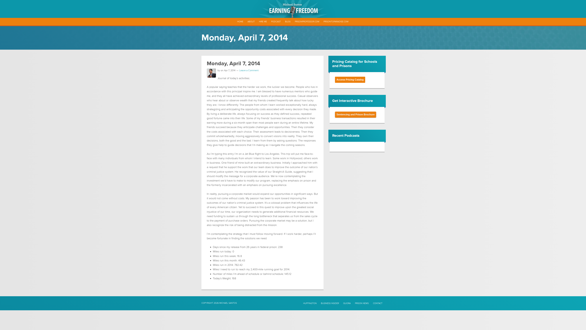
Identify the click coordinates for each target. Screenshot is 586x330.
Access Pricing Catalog (350, 79)
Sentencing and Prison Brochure (355, 114)
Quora (347, 303)
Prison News (362, 303)
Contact (377, 303)
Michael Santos (228, 303)
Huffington (310, 303)
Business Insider (330, 303)
